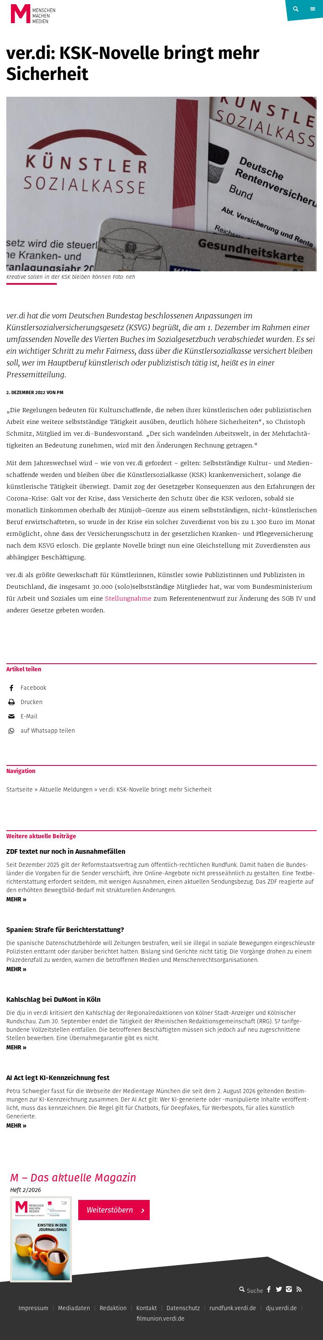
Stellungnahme (128, 598)
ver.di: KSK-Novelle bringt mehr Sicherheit (155, 789)
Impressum (33, 1308)
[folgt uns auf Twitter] (279, 1289)
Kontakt (146, 1308)
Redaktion (113, 1308)
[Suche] (242, 1289)
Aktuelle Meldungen (66, 789)
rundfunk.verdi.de (232, 1308)
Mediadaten (74, 1308)
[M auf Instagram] (289, 1289)
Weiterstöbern (110, 1210)
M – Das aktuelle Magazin (73, 1177)
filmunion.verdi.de (161, 1318)
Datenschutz (183, 1308)
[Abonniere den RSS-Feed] (299, 1289)
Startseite (19, 789)
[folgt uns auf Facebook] (269, 1289)
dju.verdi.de (281, 1308)
